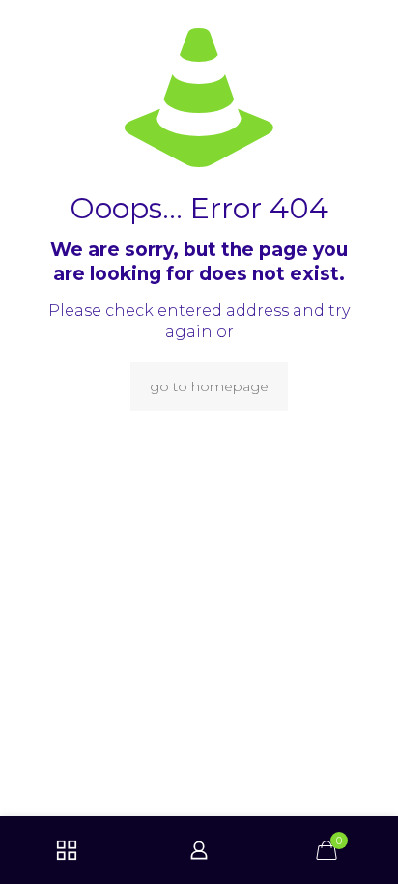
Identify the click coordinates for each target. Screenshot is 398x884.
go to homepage (209, 386)
